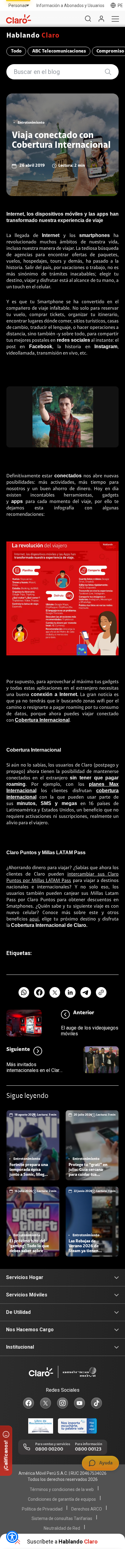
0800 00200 (49, 1449)
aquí (34, 919)
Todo (16, 51)
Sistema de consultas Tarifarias (62, 1518)
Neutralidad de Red (62, 1528)
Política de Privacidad (42, 1509)
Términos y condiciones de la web (62, 1489)
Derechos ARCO (86, 1509)
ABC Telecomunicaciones (59, 51)
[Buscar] (88, 19)
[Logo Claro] (18, 19)
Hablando (33, 35)
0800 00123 (88, 1449)
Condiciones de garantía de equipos (62, 1499)
